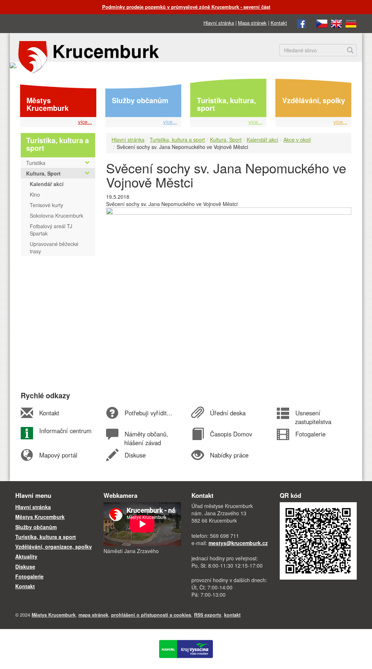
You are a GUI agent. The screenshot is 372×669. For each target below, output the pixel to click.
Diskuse (135, 455)
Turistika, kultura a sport (177, 139)
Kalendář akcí (262, 139)
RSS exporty (207, 615)
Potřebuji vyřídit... (148, 412)
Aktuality (26, 556)
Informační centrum (65, 430)
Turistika (35, 162)
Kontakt (279, 22)
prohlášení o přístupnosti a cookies (151, 615)
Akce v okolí (297, 139)
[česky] (322, 22)
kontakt (232, 615)
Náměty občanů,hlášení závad (146, 438)
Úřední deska (227, 412)
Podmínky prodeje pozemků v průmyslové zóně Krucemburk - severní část (186, 6)
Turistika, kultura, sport (226, 104)
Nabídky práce (229, 455)
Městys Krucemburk (48, 104)
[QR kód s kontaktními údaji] (318, 540)
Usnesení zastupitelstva (313, 417)
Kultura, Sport (226, 139)
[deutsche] (351, 22)
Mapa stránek (252, 22)
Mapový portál (58, 455)
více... (85, 121)
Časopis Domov (231, 434)
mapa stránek (93, 615)
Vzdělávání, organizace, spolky (53, 546)
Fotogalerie (310, 434)
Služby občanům (140, 100)
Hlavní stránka (218, 22)
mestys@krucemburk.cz (238, 543)
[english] (336, 22)
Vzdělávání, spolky (313, 100)
